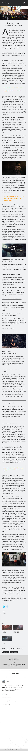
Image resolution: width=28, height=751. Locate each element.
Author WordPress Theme (10, 749)
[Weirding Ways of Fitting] (7, 638)
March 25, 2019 (19, 25)
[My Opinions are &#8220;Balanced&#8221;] (7, 627)
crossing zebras (14, 652)
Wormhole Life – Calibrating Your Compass (16, 632)
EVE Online (19, 648)
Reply (10, 697)
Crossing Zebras (12, 648)
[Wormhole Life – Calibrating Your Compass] (18, 627)
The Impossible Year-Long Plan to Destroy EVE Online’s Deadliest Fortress (14, 664)
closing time (6, 652)
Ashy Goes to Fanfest (14, 659)
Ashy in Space (6, 3)
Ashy (12, 25)
